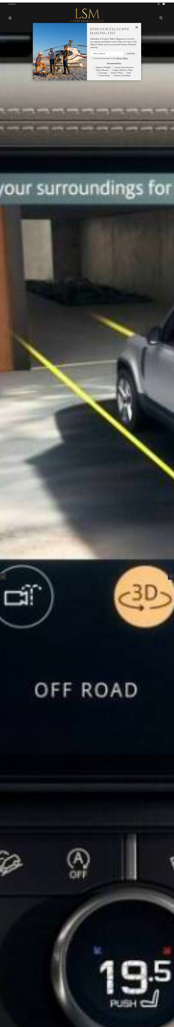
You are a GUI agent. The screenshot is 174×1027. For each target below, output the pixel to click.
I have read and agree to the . (110, 58)
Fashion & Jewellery (122, 76)
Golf (129, 73)
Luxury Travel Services (124, 67)
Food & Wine (117, 73)
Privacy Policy (122, 58)
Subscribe (130, 54)
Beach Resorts (103, 70)
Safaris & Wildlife (103, 67)
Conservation (104, 76)
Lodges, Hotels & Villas (122, 70)
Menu (11, 18)
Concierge (103, 73)
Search (162, 18)
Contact (12, 4)
